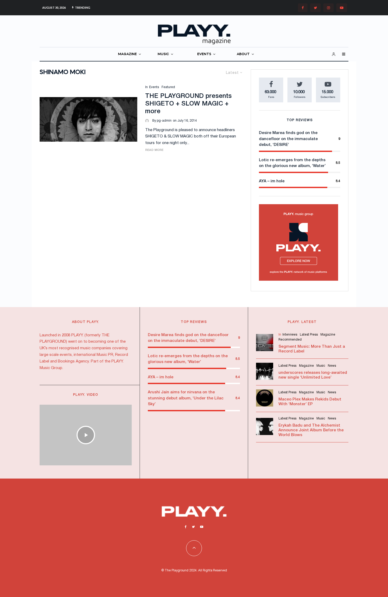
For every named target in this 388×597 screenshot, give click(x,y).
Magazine (327, 334)
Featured (168, 87)
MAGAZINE (127, 54)
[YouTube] (341, 7)
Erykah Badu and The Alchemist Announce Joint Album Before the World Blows (311, 430)
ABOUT (243, 54)
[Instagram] (328, 7)
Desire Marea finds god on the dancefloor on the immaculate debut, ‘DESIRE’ (288, 139)
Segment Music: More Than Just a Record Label (311, 349)
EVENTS (204, 54)
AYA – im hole (272, 181)
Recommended (290, 339)
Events (154, 87)
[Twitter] (315, 7)
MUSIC (163, 54)
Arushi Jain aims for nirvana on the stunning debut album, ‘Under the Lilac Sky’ (186, 398)
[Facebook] (302, 7)
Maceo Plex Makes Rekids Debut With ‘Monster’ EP (309, 402)
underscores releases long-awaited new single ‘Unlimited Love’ (312, 375)
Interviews (289, 334)
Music (320, 365)
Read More (154, 150)
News (332, 365)
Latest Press (309, 334)
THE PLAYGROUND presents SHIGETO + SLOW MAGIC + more (188, 103)
